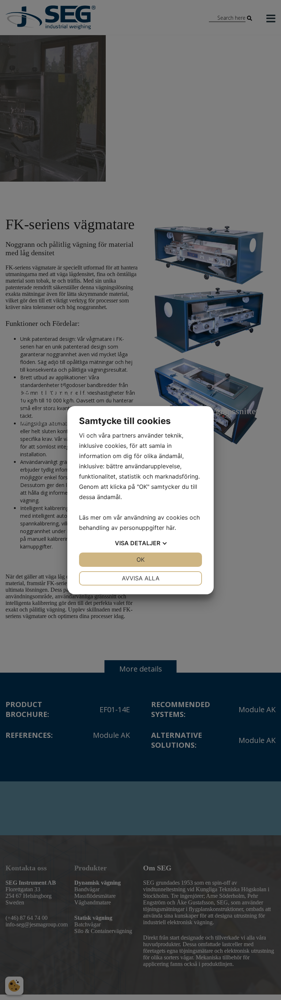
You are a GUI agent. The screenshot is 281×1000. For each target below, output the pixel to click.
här (170, 527)
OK (140, 559)
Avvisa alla (141, 578)
